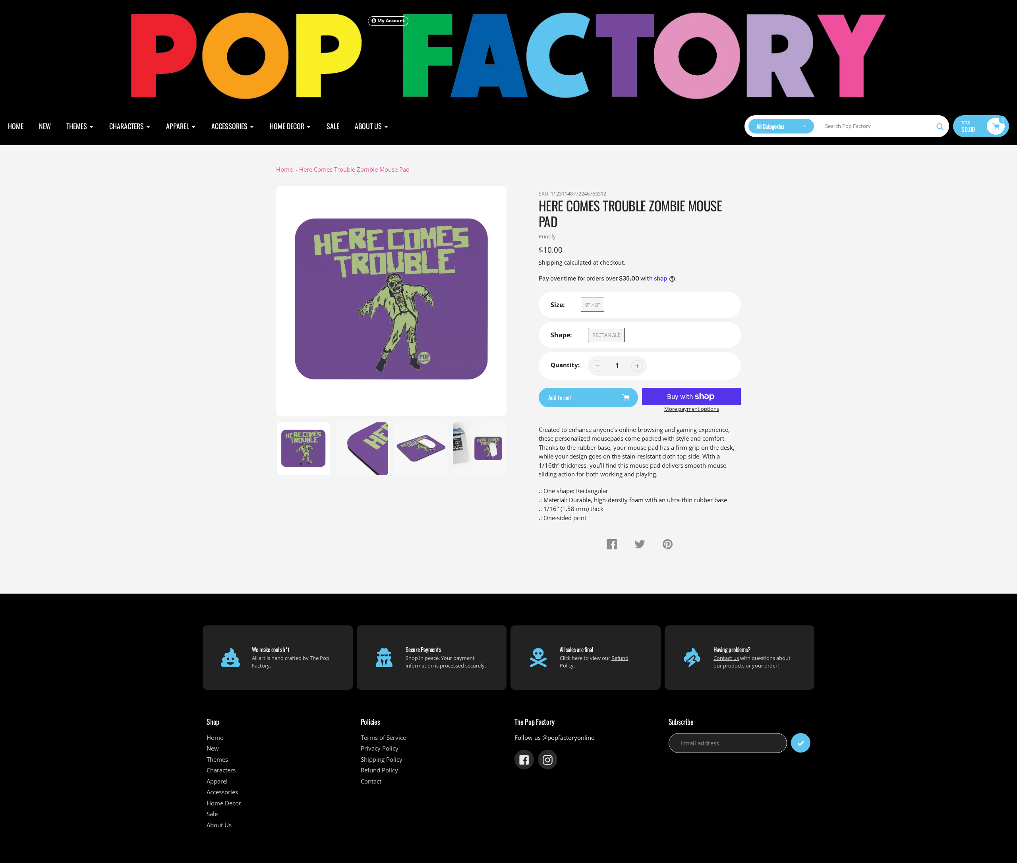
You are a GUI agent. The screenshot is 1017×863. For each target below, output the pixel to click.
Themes (217, 759)
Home (284, 169)
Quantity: (565, 365)
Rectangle (606, 335)
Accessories (222, 792)
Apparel (217, 781)
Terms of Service (383, 737)
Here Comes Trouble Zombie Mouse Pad (354, 169)
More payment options (691, 408)
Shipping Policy (381, 759)
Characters (221, 770)
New (213, 748)
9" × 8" (592, 304)
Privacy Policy (379, 748)
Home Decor (224, 803)
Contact (371, 781)
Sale (212, 814)
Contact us (726, 658)
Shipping (551, 262)
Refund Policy (379, 770)
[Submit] (800, 743)
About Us (219, 825)
